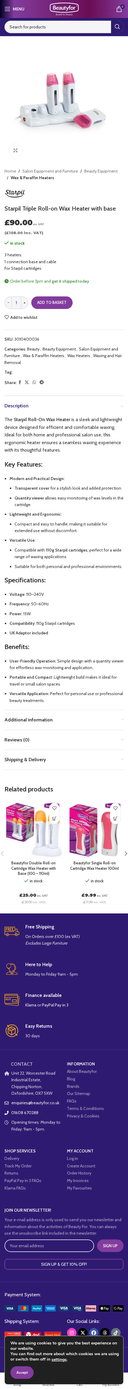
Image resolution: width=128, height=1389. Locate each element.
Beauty (33, 349)
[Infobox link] (64, 935)
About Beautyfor (82, 1071)
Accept (22, 1372)
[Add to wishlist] (54, 808)
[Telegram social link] (42, 382)
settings (59, 1359)
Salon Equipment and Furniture (50, 171)
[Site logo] (64, 8)
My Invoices (78, 1180)
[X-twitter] (83, 1333)
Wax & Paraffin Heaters (32, 177)
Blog (71, 1079)
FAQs (72, 1101)
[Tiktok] (116, 1333)
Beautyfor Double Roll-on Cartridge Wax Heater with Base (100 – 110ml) (33, 868)
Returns (11, 1173)
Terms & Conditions (85, 1108)
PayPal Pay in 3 (55, 1005)
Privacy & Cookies (83, 1116)
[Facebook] (94, 1333)
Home (10, 171)
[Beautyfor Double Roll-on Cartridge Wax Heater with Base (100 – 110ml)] (33, 829)
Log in (72, 1158)
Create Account (81, 1166)
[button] (54, 819)
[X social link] (27, 382)
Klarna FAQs (15, 1188)
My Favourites (79, 1188)
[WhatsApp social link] (34, 382)
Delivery (11, 1158)
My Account (80, 1151)
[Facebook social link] (20, 382)
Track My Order (18, 1166)
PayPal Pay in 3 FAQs (22, 1180)
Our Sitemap (78, 1093)
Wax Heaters (78, 355)
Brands (73, 1086)
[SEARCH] (117, 27)
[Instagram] (72, 1333)
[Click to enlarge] (15, 150)
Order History (79, 1173)
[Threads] (105, 1333)
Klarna (30, 1005)
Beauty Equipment (101, 171)
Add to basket (52, 302)
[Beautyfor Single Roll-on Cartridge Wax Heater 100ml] (94, 829)
